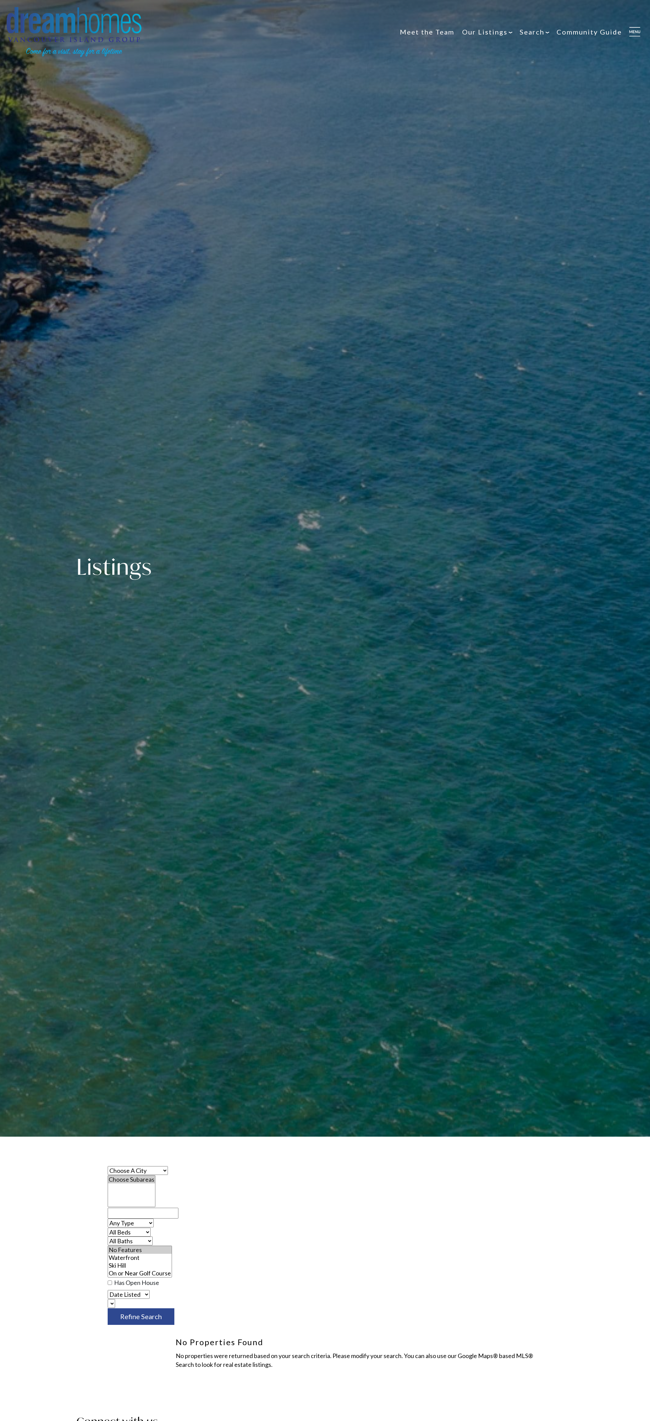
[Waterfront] (140, 1258)
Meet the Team (427, 32)
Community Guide (589, 32)
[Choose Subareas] (131, 1179)
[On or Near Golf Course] (140, 1273)
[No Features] (140, 1250)
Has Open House (136, 1282)
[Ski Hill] (140, 1265)
